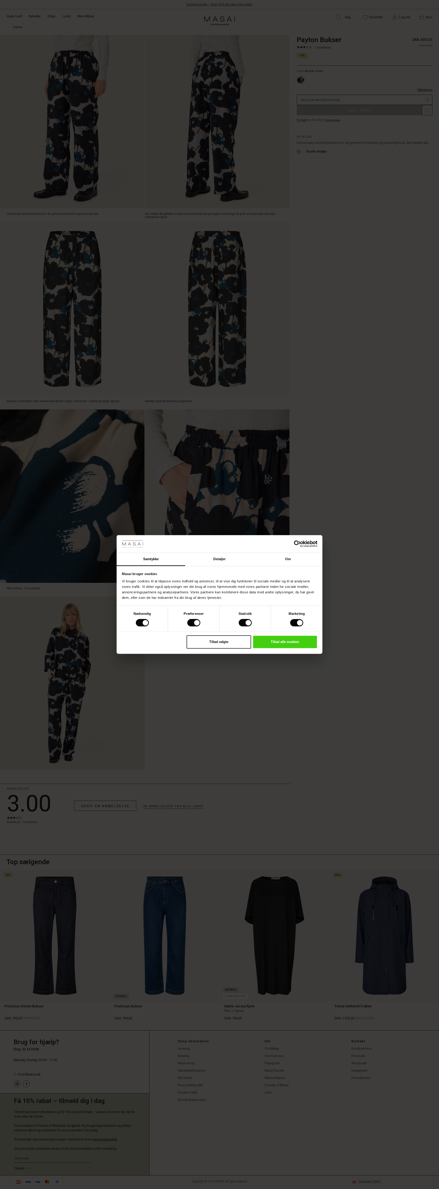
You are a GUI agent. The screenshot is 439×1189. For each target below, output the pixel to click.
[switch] (193, 623)
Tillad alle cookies (285, 642)
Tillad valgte (218, 642)
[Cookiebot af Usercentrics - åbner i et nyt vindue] (297, 544)
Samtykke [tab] (151, 559)
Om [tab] (288, 559)
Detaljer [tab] (219, 559)
